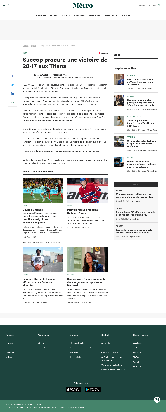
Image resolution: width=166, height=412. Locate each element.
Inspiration (79, 15)
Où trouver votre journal (80, 347)
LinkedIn (137, 366)
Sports (33, 45)
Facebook (137, 343)
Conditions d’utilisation (111, 364)
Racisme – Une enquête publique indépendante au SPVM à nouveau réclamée (140, 102)
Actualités (41, 15)
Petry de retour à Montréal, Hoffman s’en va (83, 211)
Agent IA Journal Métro (149, 109)
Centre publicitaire (109, 352)
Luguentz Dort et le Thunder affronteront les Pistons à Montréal (39, 282)
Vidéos (9, 357)
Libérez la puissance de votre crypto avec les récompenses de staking (134, 231)
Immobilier (94, 15)
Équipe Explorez (135, 236)
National (130, 158)
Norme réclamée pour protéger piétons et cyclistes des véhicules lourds (141, 164)
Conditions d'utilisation (69, 407)
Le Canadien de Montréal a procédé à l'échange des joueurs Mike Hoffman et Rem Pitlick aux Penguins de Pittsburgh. (86, 220)
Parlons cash (110, 15)
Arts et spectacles (134, 116)
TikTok (136, 357)
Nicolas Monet (42, 302)
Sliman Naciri (86, 227)
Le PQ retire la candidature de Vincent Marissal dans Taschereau (140, 82)
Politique (130, 96)
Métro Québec (76, 352)
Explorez (125, 15)
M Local (54, 15)
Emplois (9, 343)
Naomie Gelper (86, 302)
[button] (3, 5)
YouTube (136, 361)
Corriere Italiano (77, 357)
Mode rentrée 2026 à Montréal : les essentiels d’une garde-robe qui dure (134, 195)
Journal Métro (135, 201)
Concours (10, 352)
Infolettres (42, 343)
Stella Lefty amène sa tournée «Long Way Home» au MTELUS (140, 123)
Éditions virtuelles (77, 343)
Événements (11, 347)
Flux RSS (42, 347)
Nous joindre (107, 343)
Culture (66, 15)
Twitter (136, 347)
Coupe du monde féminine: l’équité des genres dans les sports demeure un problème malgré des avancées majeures (40, 216)
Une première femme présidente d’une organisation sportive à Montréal (86, 282)
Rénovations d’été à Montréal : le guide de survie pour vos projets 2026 (135, 213)
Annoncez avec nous (110, 347)
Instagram (137, 352)
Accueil (25, 45)
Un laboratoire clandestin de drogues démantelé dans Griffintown (141, 143)
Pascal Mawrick (147, 89)
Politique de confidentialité (113, 369)
